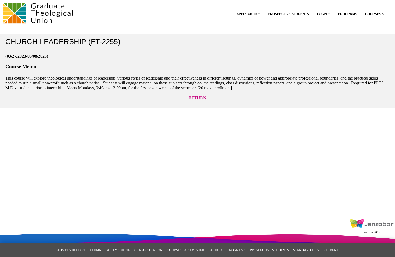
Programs (236, 250)
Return (197, 97)
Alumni (96, 250)
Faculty (216, 250)
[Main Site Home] (40, 10)
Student (331, 250)
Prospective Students (269, 250)
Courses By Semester (185, 250)
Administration (71, 250)
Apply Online (118, 250)
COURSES (373, 14)
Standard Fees (306, 250)
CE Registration (148, 250)
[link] (248, 14)
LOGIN (322, 14)
